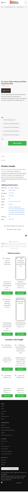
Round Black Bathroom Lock (7, 389)
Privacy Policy (4, 448)
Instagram (3, 462)
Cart (2, 443)
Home (2, 7)
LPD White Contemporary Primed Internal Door (20, 283)
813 (17, 201)
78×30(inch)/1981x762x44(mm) (16, 210)
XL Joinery (11, 193)
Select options (7, 293)
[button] (14, 229)
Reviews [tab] (3, 160)
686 (12, 201)
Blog (2, 413)
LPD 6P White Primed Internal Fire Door (20, 323)
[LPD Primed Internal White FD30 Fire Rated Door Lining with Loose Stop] (20, 350)
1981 (10, 219)
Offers (2, 419)
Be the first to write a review (14, 229)
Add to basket (17, 143)
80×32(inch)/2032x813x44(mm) (16, 214)
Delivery (3, 425)
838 (19, 201)
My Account (4, 441)
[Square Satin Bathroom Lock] (20, 380)
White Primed (12, 190)
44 (9, 216)
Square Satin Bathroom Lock (20, 389)
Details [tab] (3, 156)
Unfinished (11, 195)
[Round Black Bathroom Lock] (7, 380)
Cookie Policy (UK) (6, 453)
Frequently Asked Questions (8, 430)
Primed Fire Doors (20, 7)
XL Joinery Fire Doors (21, 244)
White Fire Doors (13, 244)
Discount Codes (5, 416)
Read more (20, 369)
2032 (13, 219)
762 (14, 201)
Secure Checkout (5, 446)
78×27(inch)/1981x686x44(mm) (16, 208)
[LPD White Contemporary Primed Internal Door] (20, 268)
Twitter (3, 464)
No (9, 198)
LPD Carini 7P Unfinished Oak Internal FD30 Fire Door (7, 284)
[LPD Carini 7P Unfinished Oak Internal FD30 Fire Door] (7, 268)
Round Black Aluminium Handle (7, 358)
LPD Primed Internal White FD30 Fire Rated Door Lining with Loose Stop (21, 360)
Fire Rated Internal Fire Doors (10, 7)
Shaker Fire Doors (5, 244)
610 (9, 201)
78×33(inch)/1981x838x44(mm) (16, 212)
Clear (2, 138)
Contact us (3, 411)
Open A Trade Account (6, 435)
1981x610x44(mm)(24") (15, 207)
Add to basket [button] (7, 369)
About (2, 408)
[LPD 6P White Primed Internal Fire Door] (20, 309)
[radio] (9, 120)
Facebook (3, 460)
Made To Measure (5, 427)
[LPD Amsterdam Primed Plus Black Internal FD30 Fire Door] (7, 309)
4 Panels (11, 204)
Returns (3, 432)
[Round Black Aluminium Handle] (7, 350)
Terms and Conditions (6, 451)
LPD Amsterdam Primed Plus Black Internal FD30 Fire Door (7, 325)
